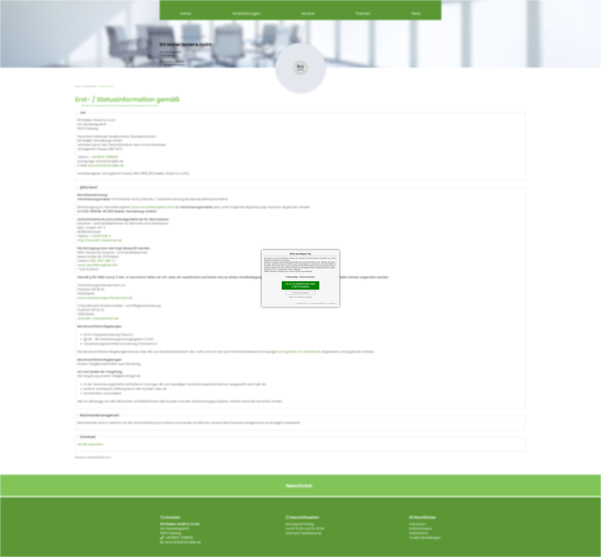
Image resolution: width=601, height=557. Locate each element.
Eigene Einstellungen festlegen (300, 297)
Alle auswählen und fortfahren (300, 285)
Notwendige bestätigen (300, 293)
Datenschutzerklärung (318, 303)
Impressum (333, 303)
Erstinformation (302, 303)
